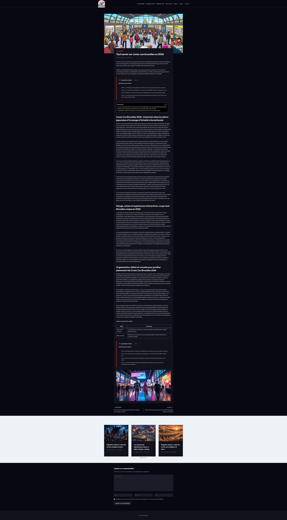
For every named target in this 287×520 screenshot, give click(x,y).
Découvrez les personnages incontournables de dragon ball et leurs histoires (159, 409)
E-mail (137, 495)
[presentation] (116, 433)
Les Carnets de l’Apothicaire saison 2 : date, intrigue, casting (141, 447)
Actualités (120, 51)
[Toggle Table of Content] (164, 104)
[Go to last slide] (106, 440)
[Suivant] (180, 440)
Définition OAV (160, 3)
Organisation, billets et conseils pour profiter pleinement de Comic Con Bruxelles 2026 (139, 110)
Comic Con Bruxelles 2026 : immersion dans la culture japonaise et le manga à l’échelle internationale (142, 107)
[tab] (142, 457)
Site (156, 495)
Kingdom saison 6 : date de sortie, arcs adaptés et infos (170, 447)
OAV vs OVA (168, 3)
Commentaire (118, 476)
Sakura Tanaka (121, 57)
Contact (187, 3)
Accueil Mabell (140, 3)
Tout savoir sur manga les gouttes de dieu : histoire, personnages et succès (127, 409)
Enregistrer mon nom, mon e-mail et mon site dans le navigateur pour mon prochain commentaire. (139, 499)
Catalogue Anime (150, 3)
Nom (116, 495)
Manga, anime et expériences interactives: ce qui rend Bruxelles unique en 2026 (137, 108)
